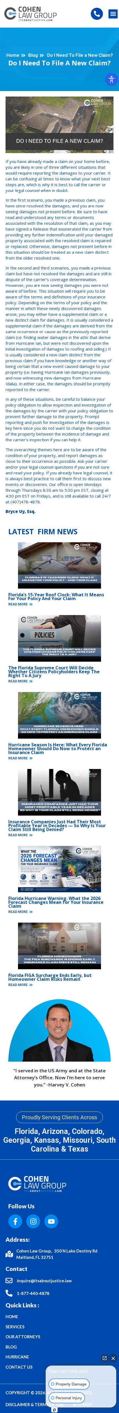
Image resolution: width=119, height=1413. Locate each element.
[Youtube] (51, 1221)
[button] (113, 13)
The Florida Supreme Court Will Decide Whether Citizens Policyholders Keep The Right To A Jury (54, 672)
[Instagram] (33, 1221)
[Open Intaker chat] (54, 1409)
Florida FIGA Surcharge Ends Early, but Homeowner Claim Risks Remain (50, 977)
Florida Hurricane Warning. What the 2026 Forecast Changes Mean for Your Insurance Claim (56, 902)
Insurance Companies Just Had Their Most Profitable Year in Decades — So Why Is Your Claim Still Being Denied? (57, 825)
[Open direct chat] (104, 1358)
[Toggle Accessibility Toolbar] (111, 79)
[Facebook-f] (15, 1221)
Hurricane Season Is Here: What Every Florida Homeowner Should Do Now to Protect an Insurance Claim (57, 748)
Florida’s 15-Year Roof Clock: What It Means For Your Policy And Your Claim (56, 597)
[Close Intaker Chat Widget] (113, 1358)
